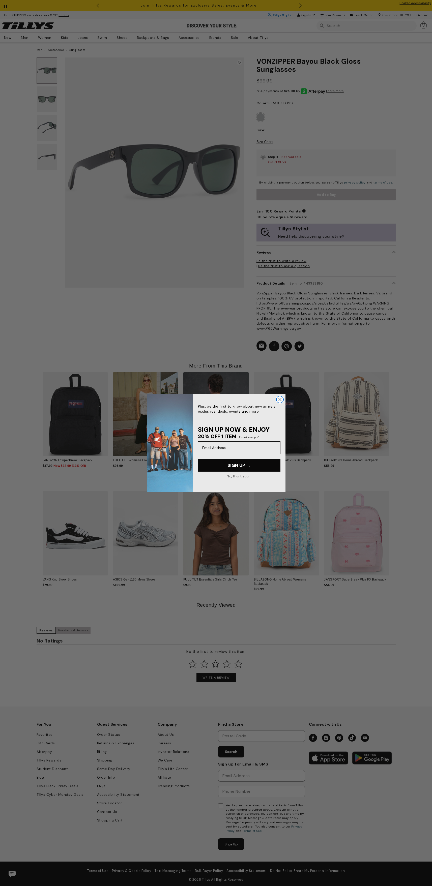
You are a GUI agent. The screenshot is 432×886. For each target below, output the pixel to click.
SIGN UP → (239, 465)
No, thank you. (238, 476)
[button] (393, 410)
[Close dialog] (279, 399)
